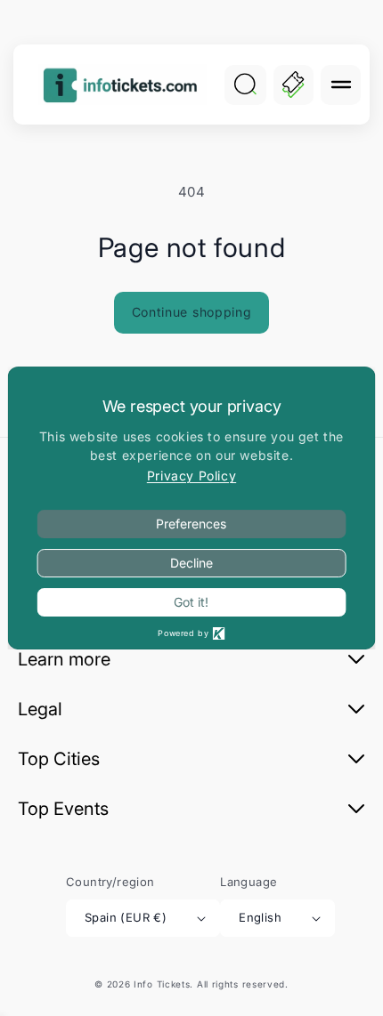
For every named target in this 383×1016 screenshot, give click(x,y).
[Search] (245, 84)
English (260, 917)
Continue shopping (192, 311)
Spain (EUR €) (126, 917)
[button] (341, 85)
